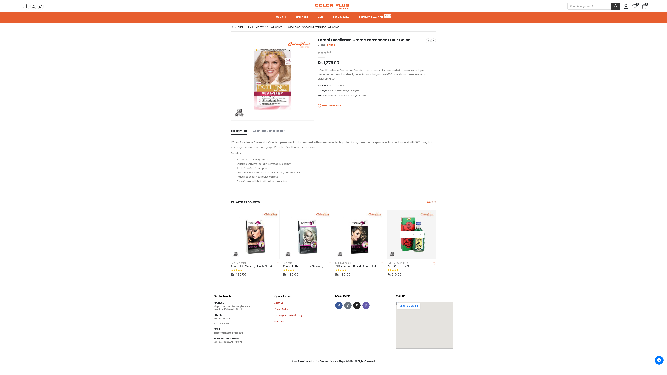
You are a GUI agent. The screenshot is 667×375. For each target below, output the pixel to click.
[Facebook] (26, 6)
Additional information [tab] (269, 131)
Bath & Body (341, 17)
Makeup (281, 17)
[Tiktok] (41, 6)
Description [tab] (239, 131)
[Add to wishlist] (278, 263)
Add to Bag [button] (274, 216)
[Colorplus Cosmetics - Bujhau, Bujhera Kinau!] (332, 6)
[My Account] (626, 6)
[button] (428, 202)
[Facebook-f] (339, 305)
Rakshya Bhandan (375, 17)
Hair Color (342, 90)
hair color (361, 95)
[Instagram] (33, 6)
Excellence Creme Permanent (340, 95)
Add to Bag (430, 216)
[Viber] (366, 305)
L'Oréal (331, 45)
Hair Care (397, 263)
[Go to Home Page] (232, 27)
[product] (255, 234)
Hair (320, 17)
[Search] (615, 6)
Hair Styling (354, 90)
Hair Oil (406, 263)
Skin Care (301, 17)
